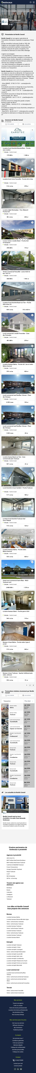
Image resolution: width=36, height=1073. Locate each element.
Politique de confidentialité (18, 1047)
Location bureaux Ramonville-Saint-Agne (18, 919)
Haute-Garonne (27, 11)
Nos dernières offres (18, 1012)
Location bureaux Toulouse (14, 926)
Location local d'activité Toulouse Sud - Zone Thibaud (14, 519)
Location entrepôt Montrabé (14, 965)
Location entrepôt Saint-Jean (14, 956)
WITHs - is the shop (12, 878)
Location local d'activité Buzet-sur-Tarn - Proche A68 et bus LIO (17, 303)
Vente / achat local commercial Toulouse (17, 977)
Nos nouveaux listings (18, 1014)
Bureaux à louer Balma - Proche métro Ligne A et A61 (16, 643)
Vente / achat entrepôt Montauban (16, 951)
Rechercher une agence (11, 11)
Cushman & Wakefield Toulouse (15, 865)
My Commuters (18, 1027)
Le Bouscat (10, 896)
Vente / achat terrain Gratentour (15, 993)
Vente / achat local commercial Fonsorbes (18, 983)
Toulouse (9, 899)
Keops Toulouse (11, 871)
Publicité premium (18, 1029)
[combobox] (29, 701)
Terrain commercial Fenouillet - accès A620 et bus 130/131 (16, 272)
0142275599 (19, 1060)
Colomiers (9, 892)
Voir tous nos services (18, 1023)
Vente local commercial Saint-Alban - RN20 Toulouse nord (15, 581)
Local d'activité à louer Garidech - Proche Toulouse (18, 488)
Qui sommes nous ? (18, 1038)
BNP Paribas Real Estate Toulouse (16, 862)
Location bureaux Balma (13, 917)
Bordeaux (9, 887)
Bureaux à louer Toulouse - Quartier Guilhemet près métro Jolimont (18, 674)
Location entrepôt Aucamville (14, 954)
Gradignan (9, 894)
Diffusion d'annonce (18, 1025)
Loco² (8, 874)
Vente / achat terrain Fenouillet (15, 990)
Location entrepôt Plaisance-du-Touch (17, 960)
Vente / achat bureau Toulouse (15, 924)
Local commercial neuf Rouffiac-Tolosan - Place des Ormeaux (17, 396)
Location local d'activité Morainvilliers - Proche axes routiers (16, 149)
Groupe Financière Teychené (14, 869)
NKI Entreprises (11, 876)
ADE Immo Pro (11, 858)
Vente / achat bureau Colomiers (15, 921)
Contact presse (18, 1065)
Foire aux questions (18, 1043)
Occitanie (20, 11)
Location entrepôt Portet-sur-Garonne (17, 963)
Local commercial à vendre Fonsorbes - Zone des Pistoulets (16, 334)
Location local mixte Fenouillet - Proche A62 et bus (18, 179)
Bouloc (8, 890)
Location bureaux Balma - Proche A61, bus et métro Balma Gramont (18, 365)
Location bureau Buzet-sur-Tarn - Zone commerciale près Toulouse (14, 458)
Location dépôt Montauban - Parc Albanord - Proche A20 (16, 211)
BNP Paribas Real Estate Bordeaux (16, 860)
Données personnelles (18, 1049)
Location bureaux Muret (13, 937)
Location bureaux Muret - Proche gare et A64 (16, 611)
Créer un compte (18, 1005)
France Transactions (12, 867)
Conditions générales (18, 1040)
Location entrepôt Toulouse (14, 945)
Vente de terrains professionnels (18, 1007)
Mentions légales (18, 1045)
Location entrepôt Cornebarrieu (15, 958)
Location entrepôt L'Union (14, 947)
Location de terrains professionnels (18, 1010)
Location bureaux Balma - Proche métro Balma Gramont (14, 550)
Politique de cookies (18, 1052)
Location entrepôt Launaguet (15, 949)
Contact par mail (18, 1063)
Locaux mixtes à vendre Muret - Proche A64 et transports (16, 241)
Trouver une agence (18, 1003)
